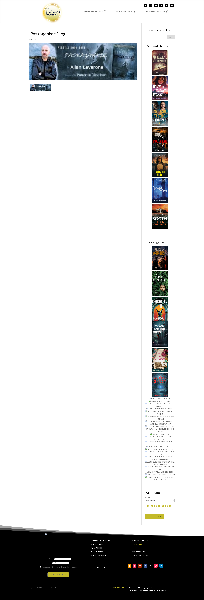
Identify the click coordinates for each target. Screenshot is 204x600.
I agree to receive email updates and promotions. (59, 567)
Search (171, 37)
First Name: (50, 559)
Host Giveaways (97, 552)
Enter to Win (155, 516)
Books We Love (138, 551)
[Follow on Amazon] (145, 5)
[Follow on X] (166, 5)
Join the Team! (97, 544)
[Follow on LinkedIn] (161, 566)
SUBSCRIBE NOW (58, 574)
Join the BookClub (99, 555)
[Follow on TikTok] (172, 5)
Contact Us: (118, 588)
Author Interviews (140, 555)
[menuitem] (157, 11)
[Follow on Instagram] (150, 5)
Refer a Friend (97, 548)
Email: (50, 563)
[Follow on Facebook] (161, 5)
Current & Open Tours (100, 540)
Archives (148, 497)
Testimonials (138, 544)
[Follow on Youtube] (156, 5)
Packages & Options (140, 540)
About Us (102, 567)
